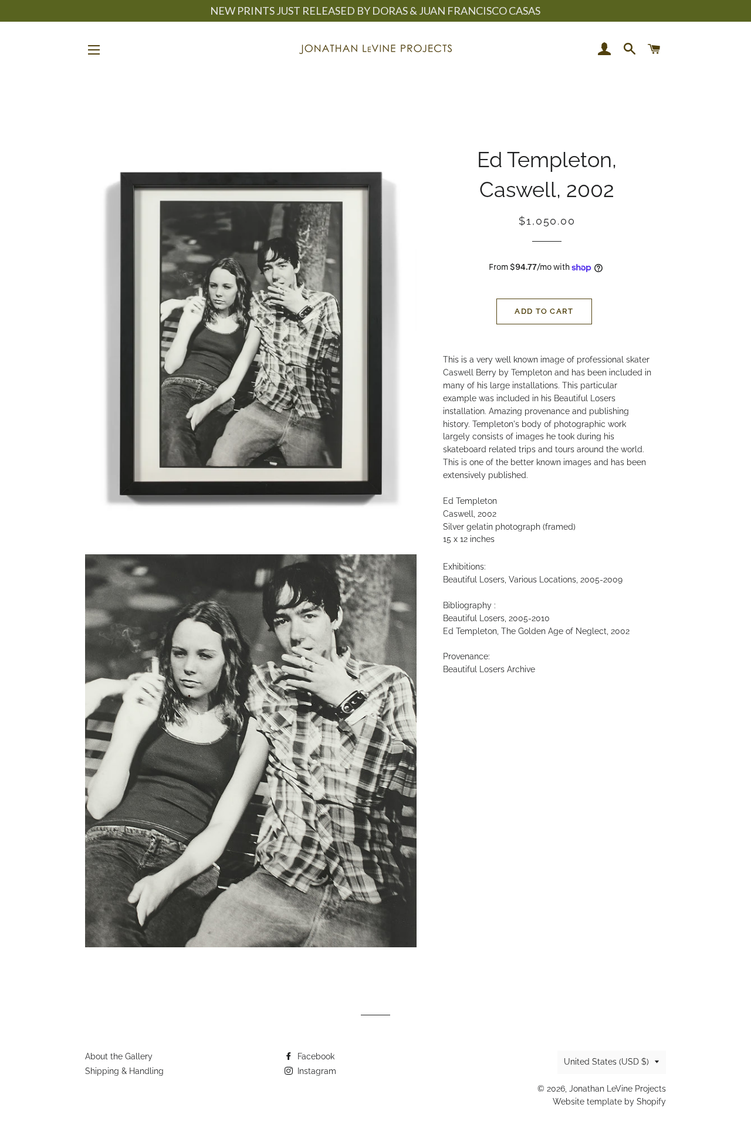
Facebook (314, 1056)
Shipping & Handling (124, 1071)
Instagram (315, 1071)
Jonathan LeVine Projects (617, 1088)
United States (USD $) (606, 1061)
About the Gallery (119, 1056)
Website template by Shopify (609, 1101)
